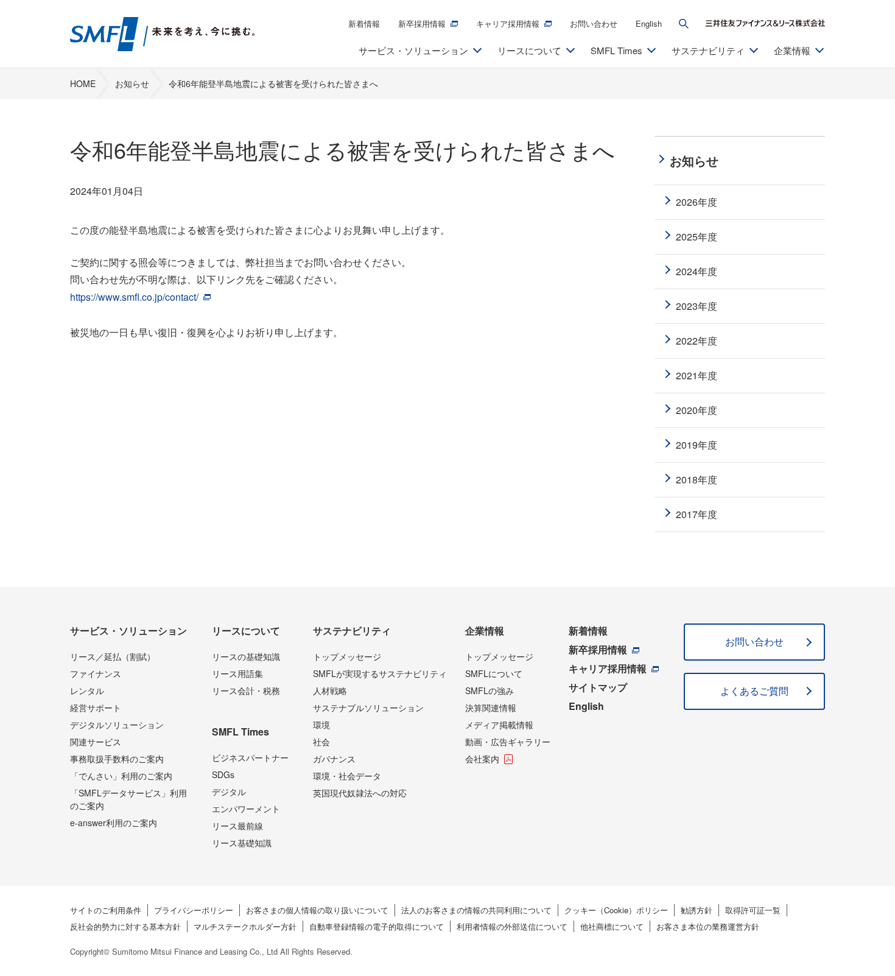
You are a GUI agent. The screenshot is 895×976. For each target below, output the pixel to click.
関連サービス (95, 742)
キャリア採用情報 (507, 23)
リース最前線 (237, 826)
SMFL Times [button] (616, 50)
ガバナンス (334, 759)
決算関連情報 (490, 707)
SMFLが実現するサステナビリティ (380, 673)
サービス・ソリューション (128, 630)
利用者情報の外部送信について (512, 926)
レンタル (87, 690)
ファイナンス (95, 673)
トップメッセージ (347, 656)
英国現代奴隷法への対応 (360, 793)
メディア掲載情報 (499, 724)
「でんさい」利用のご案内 (121, 776)
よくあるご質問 (754, 691)
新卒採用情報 (422, 23)
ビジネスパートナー (250, 757)
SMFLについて (493, 673)
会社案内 (482, 759)
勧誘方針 (696, 910)
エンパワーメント (246, 808)
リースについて (246, 630)
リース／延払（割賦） (112, 656)
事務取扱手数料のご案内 (117, 759)
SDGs (223, 774)
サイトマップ (598, 687)
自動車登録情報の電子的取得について (376, 926)
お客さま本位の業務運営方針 (707, 926)
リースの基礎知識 (246, 656)
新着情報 (364, 23)
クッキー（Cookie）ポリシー (616, 910)
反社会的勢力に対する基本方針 (125, 926)
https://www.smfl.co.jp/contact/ (135, 297)
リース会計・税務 (246, 690)
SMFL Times (240, 732)
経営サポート (95, 707)
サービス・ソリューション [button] (413, 50)
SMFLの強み (489, 690)
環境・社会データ (347, 776)
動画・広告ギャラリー (507, 742)
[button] (683, 23)
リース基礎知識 (242, 843)
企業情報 (484, 630)
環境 (321, 724)
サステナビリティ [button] (708, 50)
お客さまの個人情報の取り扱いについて (317, 910)
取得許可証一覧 (753, 910)
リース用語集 (237, 673)
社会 (321, 742)
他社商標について (612, 926)
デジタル (229, 791)
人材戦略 (330, 690)
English (649, 23)
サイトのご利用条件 (105, 910)
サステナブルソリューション (368, 707)
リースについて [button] (529, 50)
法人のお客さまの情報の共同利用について (476, 910)
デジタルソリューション (117, 724)
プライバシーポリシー (193, 910)
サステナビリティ (352, 630)
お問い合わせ (593, 23)
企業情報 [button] (792, 50)
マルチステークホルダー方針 (245, 926)
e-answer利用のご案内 (113, 822)
